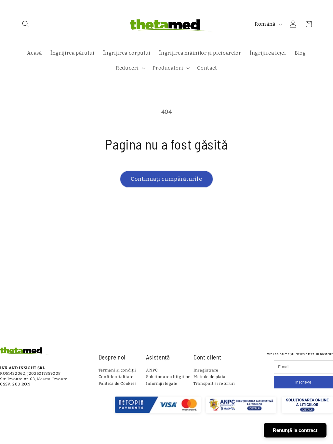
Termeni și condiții (118, 370)
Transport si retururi (214, 383)
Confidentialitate (116, 376)
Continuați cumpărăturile (166, 179)
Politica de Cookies (118, 383)
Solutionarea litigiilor (168, 376)
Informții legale (162, 383)
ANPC (152, 370)
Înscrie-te (303, 382)
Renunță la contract (295, 430)
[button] (25, 24)
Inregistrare (206, 370)
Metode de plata (209, 376)
